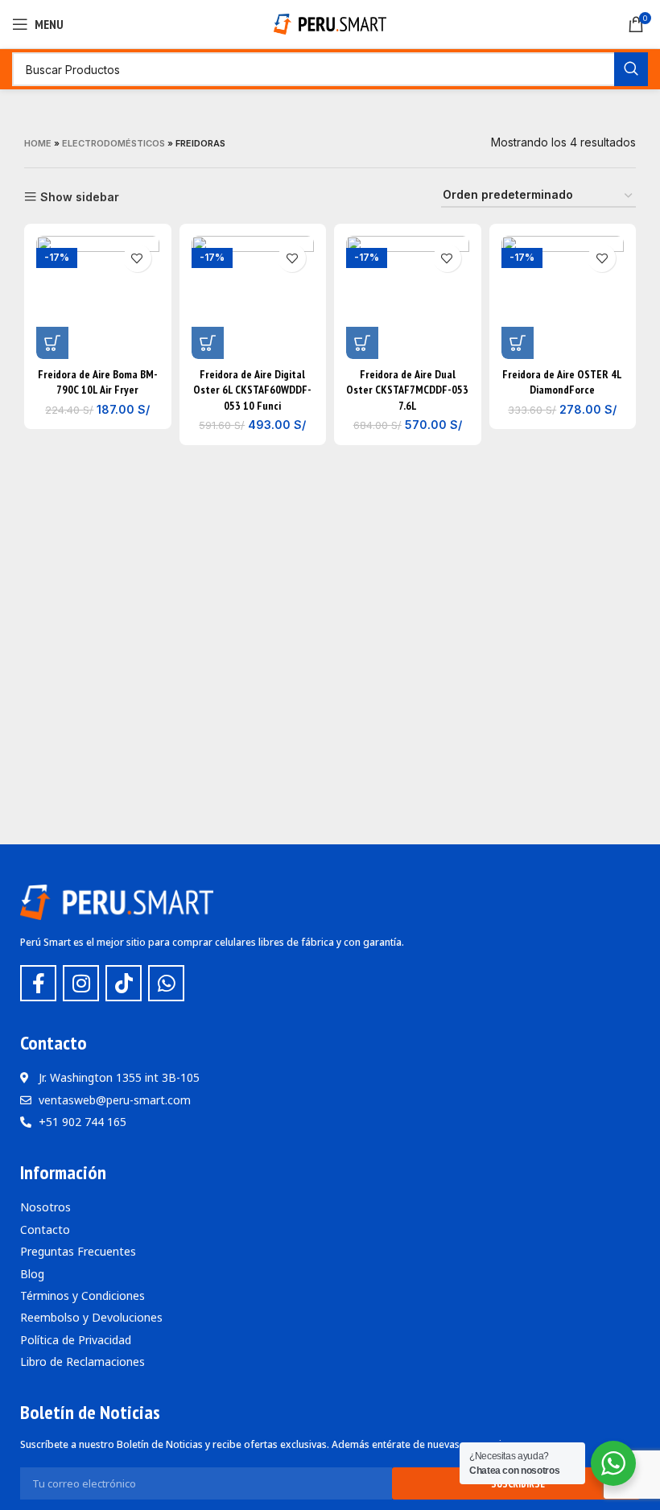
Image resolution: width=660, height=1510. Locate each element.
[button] (52, 343)
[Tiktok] (123, 983)
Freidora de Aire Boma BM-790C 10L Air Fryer (98, 382)
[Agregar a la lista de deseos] (137, 258)
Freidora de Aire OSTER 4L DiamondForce (562, 382)
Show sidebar (79, 197)
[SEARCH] (631, 69)
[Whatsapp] (166, 983)
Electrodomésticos (113, 143)
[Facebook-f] (38, 983)
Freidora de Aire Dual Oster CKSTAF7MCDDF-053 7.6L (407, 390)
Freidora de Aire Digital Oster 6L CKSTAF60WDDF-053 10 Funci (252, 390)
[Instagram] (81, 983)
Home (38, 143)
